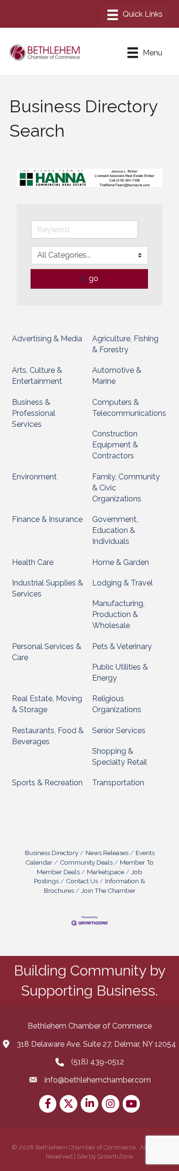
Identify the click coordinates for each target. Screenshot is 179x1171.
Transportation (118, 782)
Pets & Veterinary (122, 646)
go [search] (93, 278)
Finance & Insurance (47, 519)
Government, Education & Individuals (115, 530)
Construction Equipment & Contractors (115, 444)
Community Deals (86, 862)
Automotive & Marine (116, 376)
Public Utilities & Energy (120, 672)
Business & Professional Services (33, 413)
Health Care (32, 562)
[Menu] (135, 15)
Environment (34, 476)
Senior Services (119, 730)
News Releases (106, 853)
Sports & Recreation (47, 782)
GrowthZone (115, 1156)
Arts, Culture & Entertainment (37, 376)
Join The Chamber (108, 890)
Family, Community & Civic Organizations (126, 487)
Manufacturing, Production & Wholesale (118, 614)
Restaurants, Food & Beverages (48, 736)
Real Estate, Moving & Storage (47, 704)
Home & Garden (120, 562)
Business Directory (51, 853)
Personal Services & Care (46, 652)
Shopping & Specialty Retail (119, 757)
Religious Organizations (116, 704)
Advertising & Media (47, 338)
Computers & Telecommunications (129, 408)
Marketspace (105, 872)
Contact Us (82, 881)
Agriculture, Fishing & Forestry (125, 344)
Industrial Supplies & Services (47, 588)
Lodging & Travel (122, 582)
